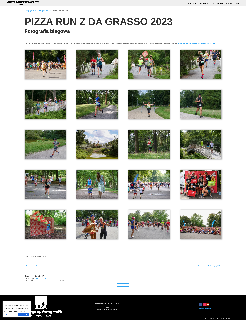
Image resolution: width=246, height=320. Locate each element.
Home (189, 3)
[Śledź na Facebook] (200, 304)
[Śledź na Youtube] (207, 304)
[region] (17, 309)
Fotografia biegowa (204, 3)
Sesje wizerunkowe (218, 3)
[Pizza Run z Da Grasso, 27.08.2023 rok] (45, 78)
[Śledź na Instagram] (204, 304)
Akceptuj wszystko (23, 314)
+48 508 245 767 (40, 279)
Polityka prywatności (204, 308)
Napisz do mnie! (123, 285)
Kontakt (236, 3)
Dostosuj (7, 314)
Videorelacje (228, 3)
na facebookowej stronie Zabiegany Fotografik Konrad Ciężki (196, 43)
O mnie (195, 3)
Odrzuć (14, 314)
